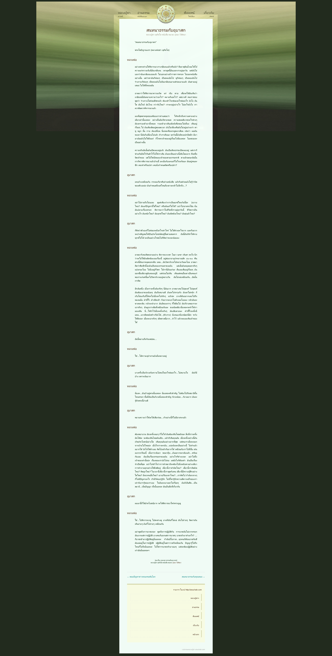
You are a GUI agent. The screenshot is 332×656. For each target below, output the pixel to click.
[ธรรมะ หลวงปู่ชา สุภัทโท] (166, 14)
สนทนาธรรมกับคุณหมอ (193, 576)
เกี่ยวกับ (209, 12)
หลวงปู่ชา (124, 12)
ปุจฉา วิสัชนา (180, 34)
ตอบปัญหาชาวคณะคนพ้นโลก (141, 576)
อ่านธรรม (143, 12)
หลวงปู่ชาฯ (195, 598)
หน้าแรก (196, 634)
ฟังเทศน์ (189, 12)
